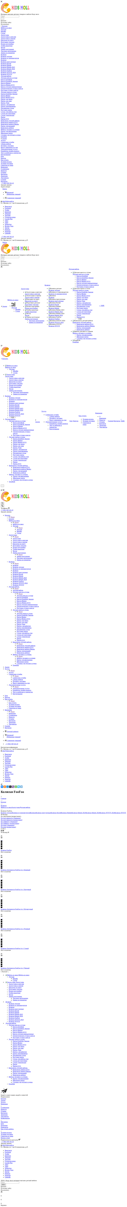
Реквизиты (4, 1127)
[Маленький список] (1, 830)
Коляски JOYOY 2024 (107, 813)
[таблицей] (4, 829)
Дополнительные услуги (21, 688)
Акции (3, 1100)
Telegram (8, 213)
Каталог (11, 519)
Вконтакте (8, 206)
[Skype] (18, 787)
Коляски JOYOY (120, 813)
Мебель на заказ (18, 524)
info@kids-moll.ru (8, 201)
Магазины (4, 1122)
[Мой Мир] (7, 787)
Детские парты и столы (25, 613)
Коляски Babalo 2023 (79, 813)
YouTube (8, 215)
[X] (10, 787)
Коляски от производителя (21, 813)
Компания (12, 713)
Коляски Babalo (66, 813)
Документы (5, 1116)
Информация (5, 1118)
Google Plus (9, 219)
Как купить (12, 703)
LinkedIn (8, 233)
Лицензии (4, 1115)
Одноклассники (10, 217)
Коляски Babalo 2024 (93, 813)
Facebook (8, 208)
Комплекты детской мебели (26, 645)
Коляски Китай (56, 813)
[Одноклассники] (5, 787)
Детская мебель (18, 590)
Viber (6, 221)
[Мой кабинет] (2, 488)
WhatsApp (8, 224)
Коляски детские (6, 813)
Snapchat (8, 231)
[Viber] (13, 787)
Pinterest (7, 230)
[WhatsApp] (16, 787)
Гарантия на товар (7, 1136)
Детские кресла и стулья (25, 595)
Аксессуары (17, 538)
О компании (5, 1107)
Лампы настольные (23, 556)
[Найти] (2, 18)
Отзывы (3, 1111)
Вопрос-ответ (5, 1138)
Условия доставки (7, 1134)
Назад (13, 517)
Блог (2, 1123)
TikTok (7, 228)
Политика (4, 1125)
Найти (3, 1184)
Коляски (15, 565)
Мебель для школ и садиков (26, 658)
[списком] (3, 829)
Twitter (7, 210)
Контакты (4, 1113)
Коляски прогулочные (43, 813)
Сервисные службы (19, 678)
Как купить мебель (7, 1129)
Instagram (8, 212)
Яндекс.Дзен (9, 226)
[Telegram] (21, 787)
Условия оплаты (6, 1132)
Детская (19, 529)
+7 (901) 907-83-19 (7, 183)
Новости (4, 1109)
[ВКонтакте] (2, 787)
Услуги (11, 672)
